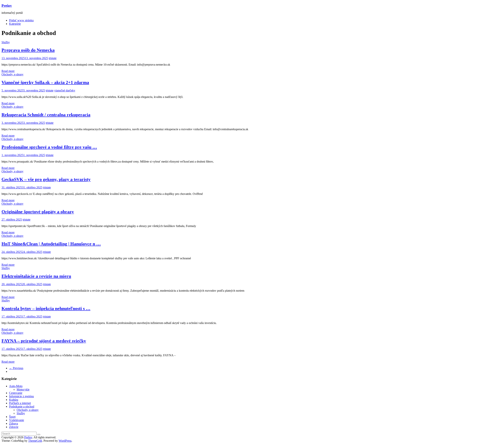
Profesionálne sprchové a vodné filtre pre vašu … (49, 147)
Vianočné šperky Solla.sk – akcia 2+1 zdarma (45, 82)
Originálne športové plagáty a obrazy (38, 211)
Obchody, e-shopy (12, 74)
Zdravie (13, 427)
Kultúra (13, 399)
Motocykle (23, 389)
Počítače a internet (20, 403)
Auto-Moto (15, 386)
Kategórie (15, 23)
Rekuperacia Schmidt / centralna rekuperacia (46, 114)
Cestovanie (15, 392)
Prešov (7, 6)
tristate (53, 58)
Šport (12, 416)
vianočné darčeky (64, 90)
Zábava (13, 423)
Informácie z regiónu (21, 396)
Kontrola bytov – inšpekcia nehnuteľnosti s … (46, 308)
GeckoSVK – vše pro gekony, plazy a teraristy (46, 179)
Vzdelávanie (16, 420)
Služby (6, 42)
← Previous (16, 368)
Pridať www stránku (21, 20)
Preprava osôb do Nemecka (28, 50)
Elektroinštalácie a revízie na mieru (36, 276)
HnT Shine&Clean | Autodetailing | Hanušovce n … (51, 243)
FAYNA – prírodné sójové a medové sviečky (44, 340)
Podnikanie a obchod (21, 406)
